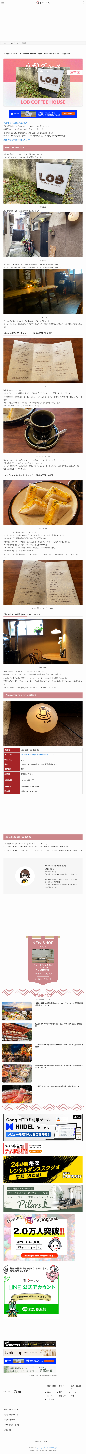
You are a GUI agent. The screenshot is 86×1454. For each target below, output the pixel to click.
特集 (72, 1396)
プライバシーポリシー (13, 1425)
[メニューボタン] (2, 2)
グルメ (61, 1386)
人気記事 (50, 1399)
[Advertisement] (43, 23)
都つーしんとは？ (11, 1409)
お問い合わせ (10, 1420)
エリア (49, 1396)
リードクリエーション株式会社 (47, 1448)
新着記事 (62, 1396)
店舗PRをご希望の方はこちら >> (16, 123)
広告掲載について (11, 1415)
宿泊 (49, 1392)
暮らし (61, 1392)
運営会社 (8, 1430)
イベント (74, 1392)
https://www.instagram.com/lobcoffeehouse (37, 755)
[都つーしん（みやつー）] (43, 2)
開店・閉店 (51, 1386)
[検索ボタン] (83, 2)
